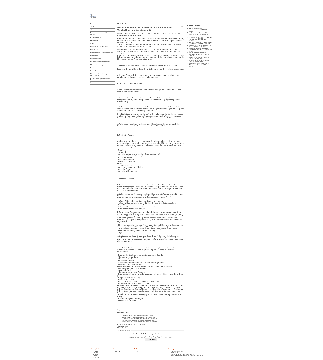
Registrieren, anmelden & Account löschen (100, 33)
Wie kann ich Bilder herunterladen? (199, 60)
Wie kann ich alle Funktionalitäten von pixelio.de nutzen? (139, 321)
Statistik (95, 351)
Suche (92, 43)
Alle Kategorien (94, 27)
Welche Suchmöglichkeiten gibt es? (199, 57)
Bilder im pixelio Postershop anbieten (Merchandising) (101, 74)
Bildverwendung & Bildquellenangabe (101, 52)
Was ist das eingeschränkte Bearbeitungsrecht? (197, 53)
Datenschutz (174, 352)
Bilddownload (94, 49)
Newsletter (93, 71)
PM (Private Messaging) (97, 65)
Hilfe (137, 351)
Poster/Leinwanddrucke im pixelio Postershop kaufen (100, 79)
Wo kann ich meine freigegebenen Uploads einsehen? (199, 64)
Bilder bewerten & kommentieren (100, 61)
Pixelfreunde (94, 68)
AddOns (117, 351)
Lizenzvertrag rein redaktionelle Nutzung (182, 354)
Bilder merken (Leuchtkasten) (99, 46)
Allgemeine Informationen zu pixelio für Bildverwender (138, 317)
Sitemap (92, 83)
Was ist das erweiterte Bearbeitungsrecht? (195, 29)
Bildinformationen (95, 58)
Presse (95, 352)
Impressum (96, 357)
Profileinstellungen (95, 37)
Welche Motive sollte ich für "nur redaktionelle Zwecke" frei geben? (153, 118)
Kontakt (95, 355)
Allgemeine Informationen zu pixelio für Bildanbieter (137, 315)
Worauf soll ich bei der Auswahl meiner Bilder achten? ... (198, 48)
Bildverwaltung (94, 55)
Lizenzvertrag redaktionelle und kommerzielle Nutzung (186, 355)
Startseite (93, 24)
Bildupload (94, 40)
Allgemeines (94, 30)
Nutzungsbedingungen (177, 351)
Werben (95, 354)
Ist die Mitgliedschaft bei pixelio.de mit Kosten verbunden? (139, 318)
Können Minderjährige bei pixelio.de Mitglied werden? (138, 320)
